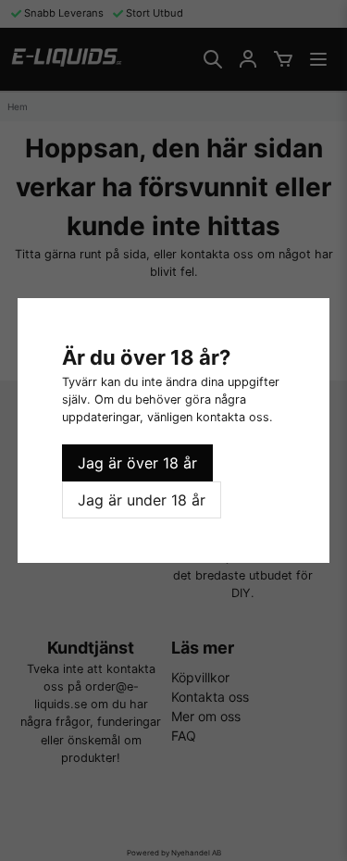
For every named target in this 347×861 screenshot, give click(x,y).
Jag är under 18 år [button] (141, 500)
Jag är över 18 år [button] (137, 463)
